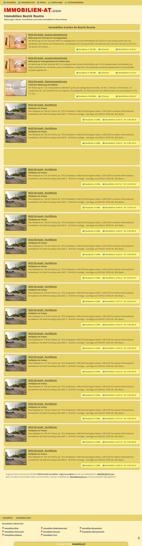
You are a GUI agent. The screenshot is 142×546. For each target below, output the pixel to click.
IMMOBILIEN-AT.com (105, 474)
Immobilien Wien (11, 528)
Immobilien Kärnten (51, 532)
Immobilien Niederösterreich (55, 528)
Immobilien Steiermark (14, 532)
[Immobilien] (32, 13)
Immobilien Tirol (28, 2)
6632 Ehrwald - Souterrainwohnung (47, 34)
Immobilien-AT (78, 544)
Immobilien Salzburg (13, 535)
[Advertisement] (66, 157)
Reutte (43, 2)
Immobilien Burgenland (92, 528)
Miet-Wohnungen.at (78, 477)
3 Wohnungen (56, 2)
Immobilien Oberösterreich (93, 532)
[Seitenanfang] (139, 538)
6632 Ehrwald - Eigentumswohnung (47, 81)
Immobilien (11, 2)
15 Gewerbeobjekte (75, 2)
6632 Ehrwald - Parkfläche (42, 104)
